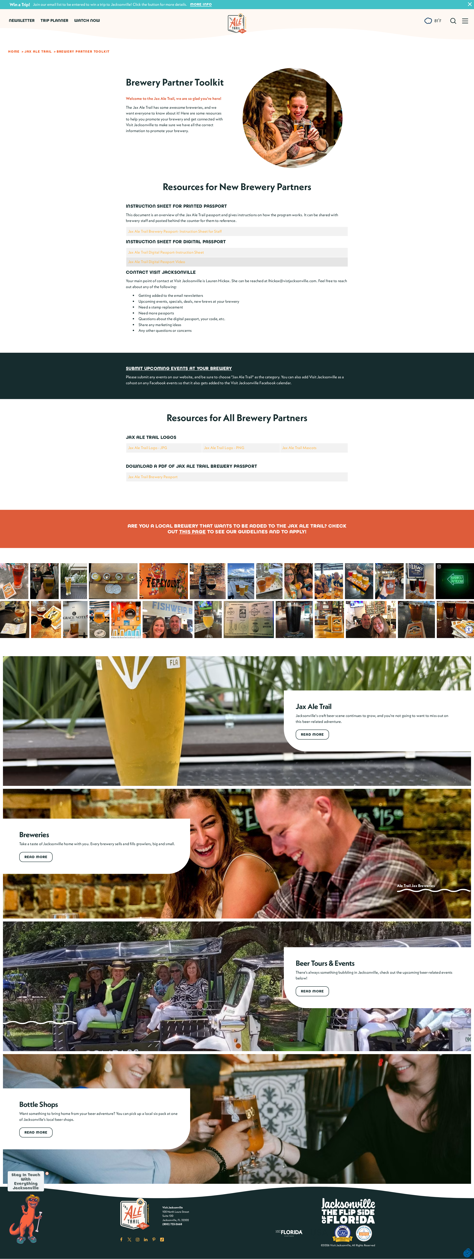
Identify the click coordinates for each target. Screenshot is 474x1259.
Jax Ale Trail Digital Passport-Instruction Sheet (166, 252)
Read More (312, 734)
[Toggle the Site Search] (453, 20)
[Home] (237, 21)
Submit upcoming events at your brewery (179, 368)
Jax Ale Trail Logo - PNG (224, 447)
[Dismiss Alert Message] (470, 4)
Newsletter (22, 20)
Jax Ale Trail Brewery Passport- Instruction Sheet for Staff (175, 231)
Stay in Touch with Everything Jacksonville (25, 1181)
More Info (201, 4)
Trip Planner (54, 20)
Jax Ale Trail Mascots (299, 447)
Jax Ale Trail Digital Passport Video (156, 261)
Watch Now (87, 20)
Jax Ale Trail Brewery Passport (153, 476)
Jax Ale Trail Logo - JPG (147, 447)
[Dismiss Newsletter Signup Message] (47, 1173)
